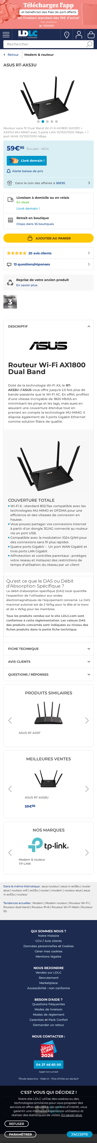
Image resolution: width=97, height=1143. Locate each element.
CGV (38, 941)
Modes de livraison (48, 1009)
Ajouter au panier (53, 238)
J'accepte (79, 1134)
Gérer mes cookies (48, 951)
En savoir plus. (71, 1115)
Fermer (48, 25)
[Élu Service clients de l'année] (48, 1056)
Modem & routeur (39, 55)
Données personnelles (40, 946)
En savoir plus (26, 285)
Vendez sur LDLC (48, 972)
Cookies (68, 946)
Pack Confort (58, 1019)
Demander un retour (48, 1025)
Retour (13, 55)
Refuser (16, 1124)
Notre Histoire (48, 935)
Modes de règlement (48, 1014)
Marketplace (48, 983)
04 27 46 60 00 (48, 1065)
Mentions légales (48, 956)
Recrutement (48, 977)
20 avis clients (39, 253)
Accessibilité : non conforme (48, 988)
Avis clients (53, 941)
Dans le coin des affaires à (40, 183)
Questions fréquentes (48, 1004)
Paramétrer (20, 1134)
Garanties (37, 1019)
